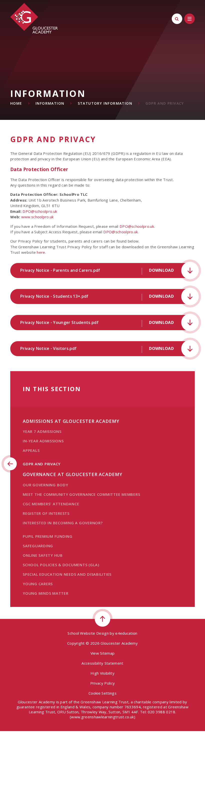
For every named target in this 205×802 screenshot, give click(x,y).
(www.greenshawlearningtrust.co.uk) (102, 716)
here (41, 252)
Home (16, 103)
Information (50, 103)
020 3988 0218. (162, 711)
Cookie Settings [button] (102, 693)
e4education (126, 633)
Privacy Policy (102, 683)
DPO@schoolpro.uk (39, 211)
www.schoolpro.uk (37, 216)
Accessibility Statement (102, 663)
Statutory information (105, 103)
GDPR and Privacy (165, 103)
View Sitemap (102, 653)
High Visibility (102, 673)
